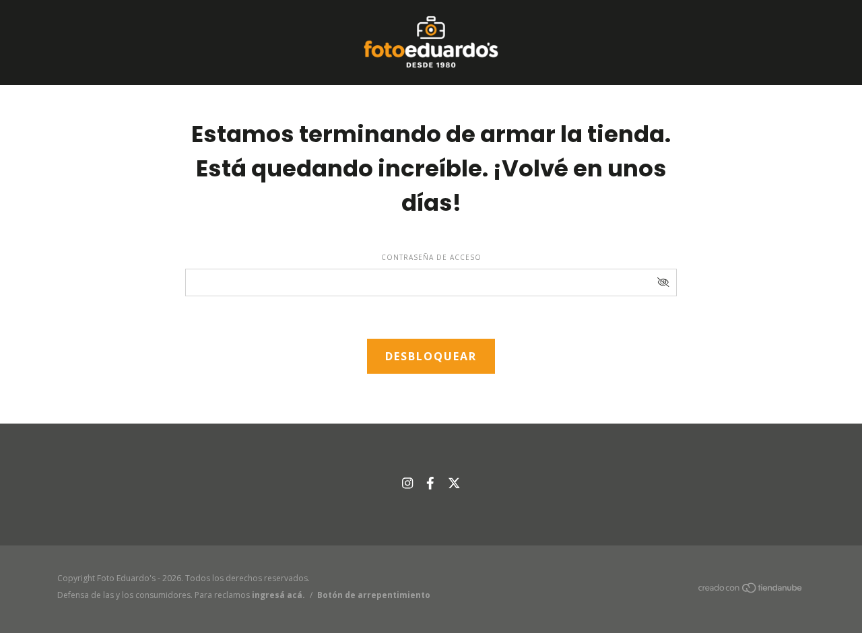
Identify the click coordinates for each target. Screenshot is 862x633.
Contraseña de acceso (431, 257)
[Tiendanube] (751, 590)
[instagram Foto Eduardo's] (407, 482)
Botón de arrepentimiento (373, 595)
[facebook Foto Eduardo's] (430, 482)
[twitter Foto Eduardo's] (454, 482)
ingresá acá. (278, 595)
